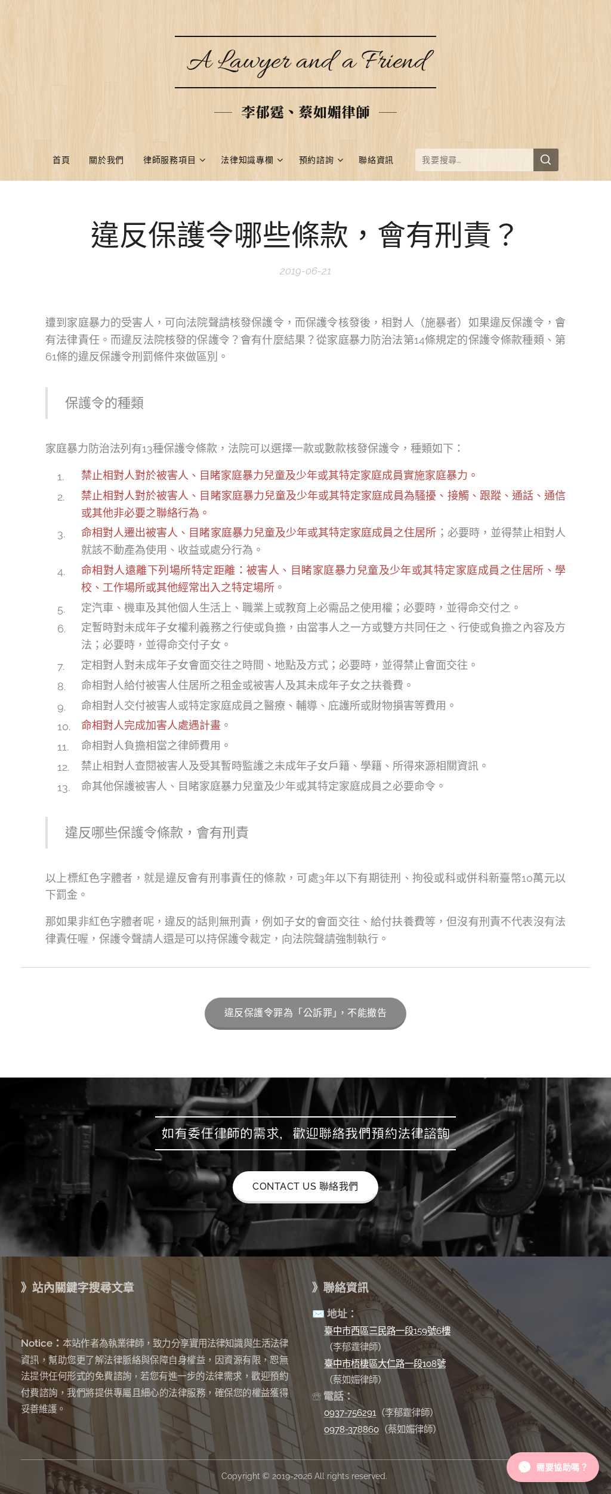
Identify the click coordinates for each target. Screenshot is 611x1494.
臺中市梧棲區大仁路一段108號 (385, 1363)
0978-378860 (351, 1429)
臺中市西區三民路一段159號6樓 (387, 1330)
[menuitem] (66, 160)
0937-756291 (350, 1412)
